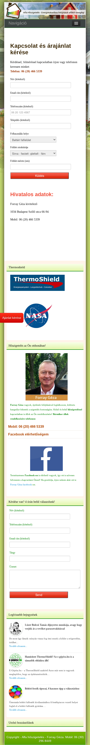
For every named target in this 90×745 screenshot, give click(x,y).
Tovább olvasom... (18, 646)
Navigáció (18, 23)
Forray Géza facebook (21, 484)
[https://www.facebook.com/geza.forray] (46, 458)
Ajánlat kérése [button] (11, 317)
